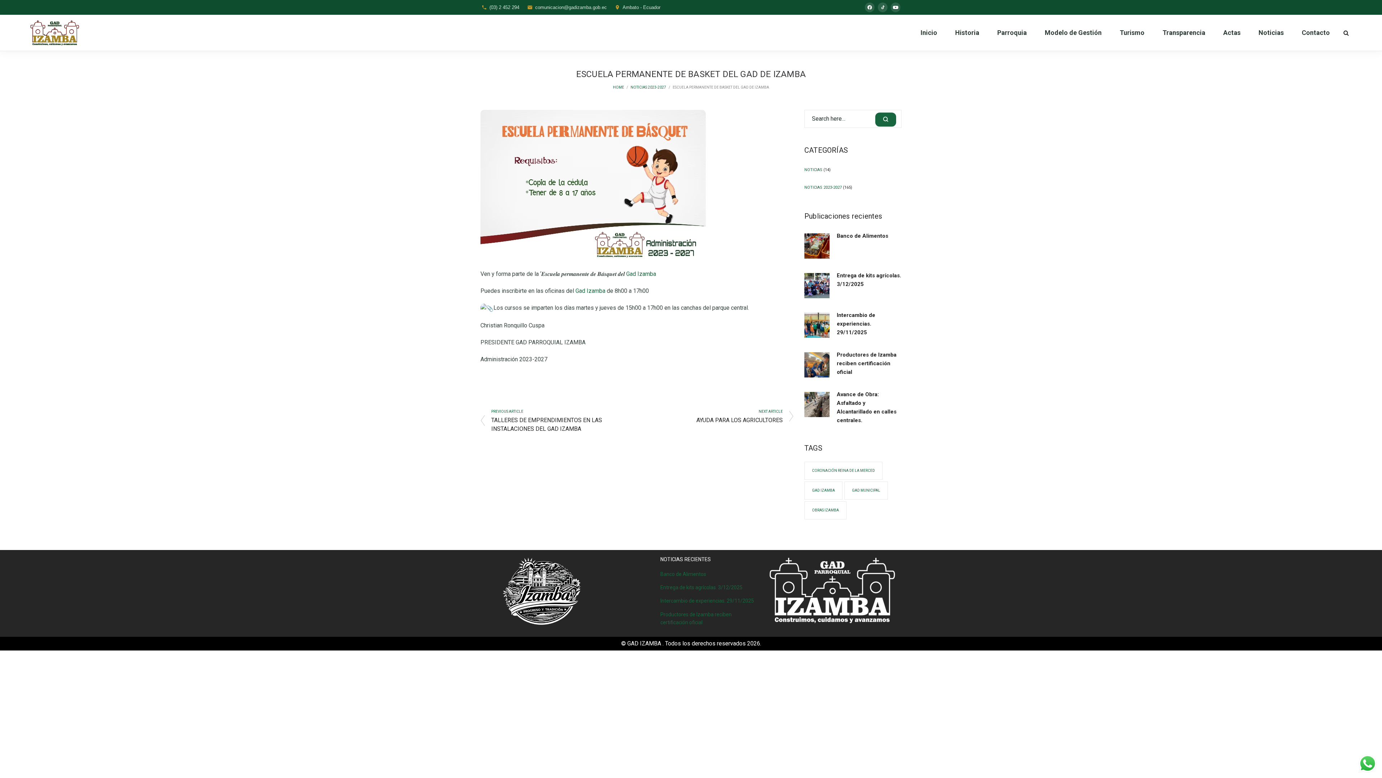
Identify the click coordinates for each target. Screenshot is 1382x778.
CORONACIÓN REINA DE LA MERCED (843, 471)
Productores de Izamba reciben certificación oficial (867, 363)
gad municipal (866, 490)
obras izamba (825, 510)
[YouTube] (895, 7)
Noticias (813, 169)
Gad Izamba (641, 273)
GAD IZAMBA (823, 490)
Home (618, 87)
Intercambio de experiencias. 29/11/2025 (856, 324)
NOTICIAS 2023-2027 (648, 87)
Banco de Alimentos (862, 236)
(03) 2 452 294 (504, 7)
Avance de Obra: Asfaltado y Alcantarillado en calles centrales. (867, 407)
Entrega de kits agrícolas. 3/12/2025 (869, 279)
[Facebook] (870, 7)
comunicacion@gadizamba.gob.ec (571, 7)
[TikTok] (883, 7)
